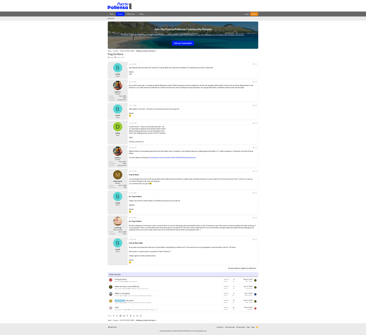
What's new (130, 14)
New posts (111, 18)
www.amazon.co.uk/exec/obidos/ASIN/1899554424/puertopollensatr (172, 157)
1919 (116, 307)
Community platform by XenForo (177, 331)
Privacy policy (240, 327)
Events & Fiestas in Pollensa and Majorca (140, 295)
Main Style (113, 327)
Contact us (220, 327)
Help (248, 327)
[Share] (253, 64)
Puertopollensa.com (201, 331)
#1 (256, 64)
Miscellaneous (133, 281)
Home (112, 14)
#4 (256, 123)
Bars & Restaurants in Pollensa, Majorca (140, 302)
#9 (256, 239)
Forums (120, 14)
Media (141, 14)
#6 (256, 171)
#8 (256, 217)
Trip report (129, 300)
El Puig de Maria (121, 279)
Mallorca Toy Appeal (122, 293)
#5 (256, 147)
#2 (256, 82)
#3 (256, 105)
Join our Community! (183, 43)
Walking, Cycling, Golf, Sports (140, 288)
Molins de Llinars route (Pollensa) (127, 286)
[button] (136, 14)
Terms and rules (230, 327)
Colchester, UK (121, 99)
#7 (256, 193)
